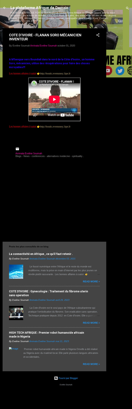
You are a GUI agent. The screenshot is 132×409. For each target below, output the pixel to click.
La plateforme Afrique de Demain (39, 7)
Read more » (91, 281)
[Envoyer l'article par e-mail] (17, 150)
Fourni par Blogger (68, 378)
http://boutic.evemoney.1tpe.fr (55, 73)
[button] (98, 35)
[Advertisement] (119, 76)
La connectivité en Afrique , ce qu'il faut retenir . (41, 254)
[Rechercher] (127, 9)
